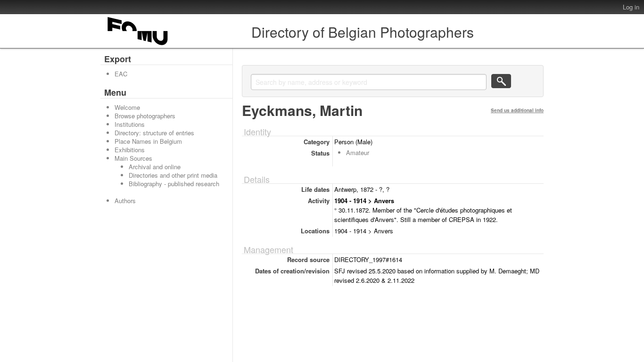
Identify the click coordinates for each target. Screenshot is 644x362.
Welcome (127, 107)
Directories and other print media (173, 175)
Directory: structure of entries (154, 132)
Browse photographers (145, 115)
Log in (631, 6)
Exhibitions (130, 149)
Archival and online (155, 166)
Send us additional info (517, 110)
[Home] (138, 45)
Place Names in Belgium (148, 141)
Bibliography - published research (174, 183)
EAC (121, 73)
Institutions (130, 124)
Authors (125, 200)
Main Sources (133, 158)
